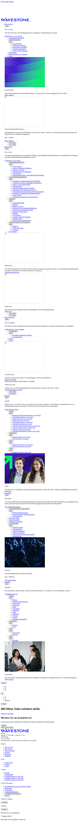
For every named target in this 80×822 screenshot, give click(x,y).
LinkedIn (14, 776)
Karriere (7, 395)
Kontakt (4, 683)
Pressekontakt (9, 774)
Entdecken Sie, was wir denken (14, 329)
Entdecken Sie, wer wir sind (13, 36)
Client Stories (9, 762)
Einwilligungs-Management (12, 793)
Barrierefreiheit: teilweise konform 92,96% (18, 786)
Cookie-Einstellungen (11, 792)
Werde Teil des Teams (11, 409)
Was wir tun (8, 147)
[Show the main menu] (30, 21)
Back (6, 26)
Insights (7, 764)
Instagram (14, 778)
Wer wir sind (9, 24)
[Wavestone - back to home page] (15, 21)
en (5, 686)
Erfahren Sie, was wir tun (12, 160)
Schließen (4, 802)
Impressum (8, 788)
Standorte (8, 582)
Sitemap (7, 795)
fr (5, 688)
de (2, 693)
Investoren (8, 493)
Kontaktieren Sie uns (11, 594)
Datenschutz (8, 790)
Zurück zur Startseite (7, 713)
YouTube (14, 780)
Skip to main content (7, 1)
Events (7, 766)
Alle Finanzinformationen (12, 507)
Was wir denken (10, 317)
